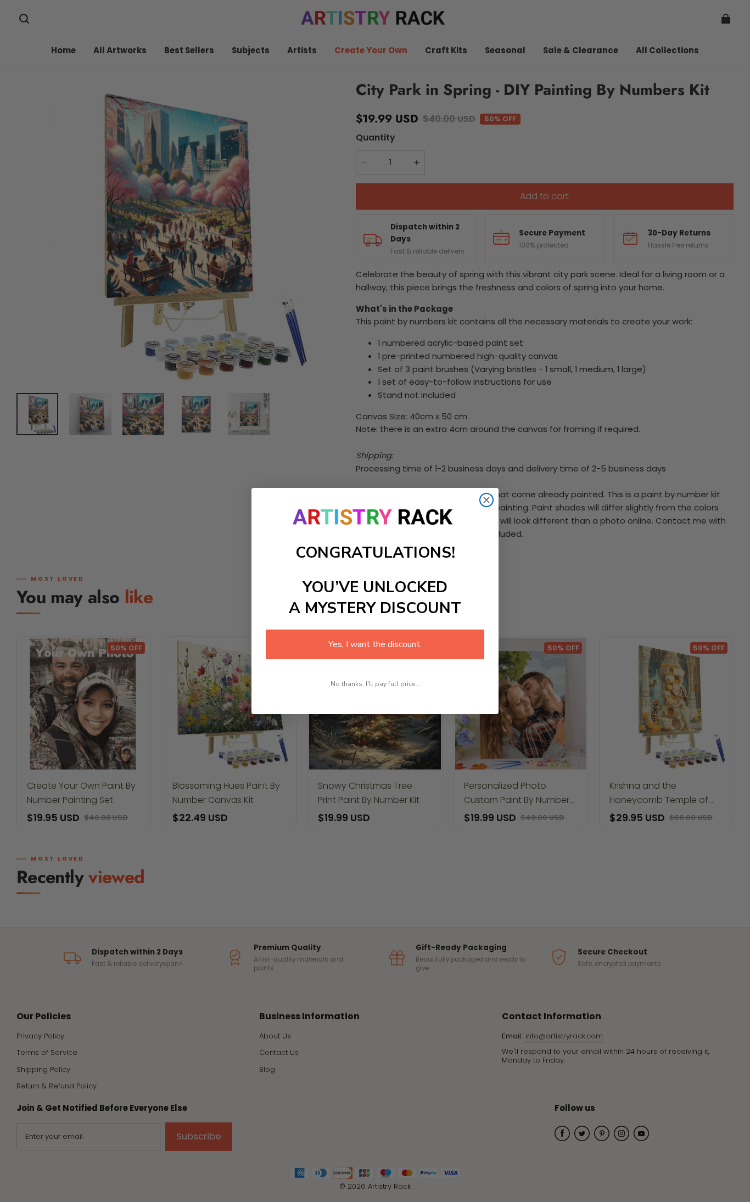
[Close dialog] (486, 500)
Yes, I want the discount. (375, 644)
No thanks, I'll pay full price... (375, 683)
